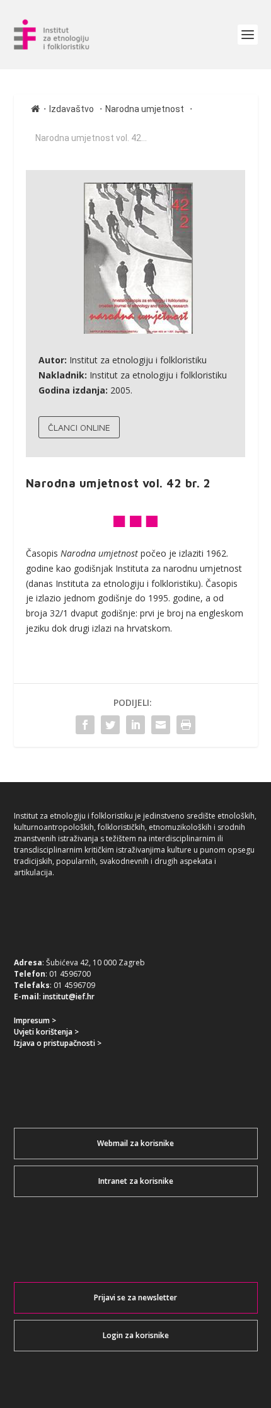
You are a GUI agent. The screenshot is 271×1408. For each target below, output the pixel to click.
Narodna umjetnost (144, 109)
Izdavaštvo (71, 109)
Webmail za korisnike (135, 1143)
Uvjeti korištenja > (46, 1031)
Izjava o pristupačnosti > (57, 1043)
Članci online (79, 427)
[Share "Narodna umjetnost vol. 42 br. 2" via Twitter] (110, 724)
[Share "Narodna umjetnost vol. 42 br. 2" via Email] (160, 724)
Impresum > (35, 1020)
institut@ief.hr (69, 996)
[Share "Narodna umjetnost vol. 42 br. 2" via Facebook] (85, 724)
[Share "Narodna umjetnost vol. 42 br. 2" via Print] (186, 724)
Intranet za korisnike (135, 1181)
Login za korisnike (136, 1335)
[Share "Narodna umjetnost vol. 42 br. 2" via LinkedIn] (135, 724)
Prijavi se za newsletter (135, 1297)
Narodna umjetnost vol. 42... (91, 138)
